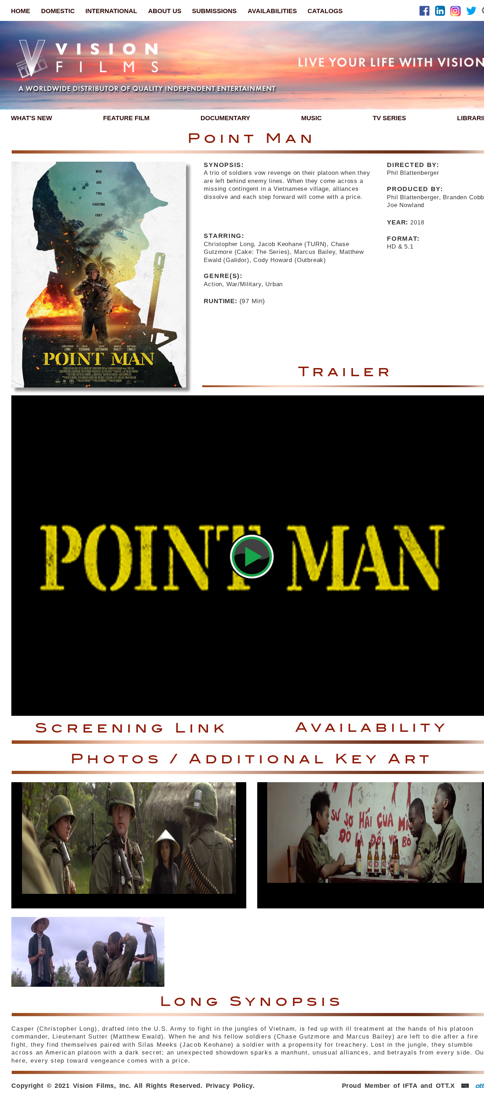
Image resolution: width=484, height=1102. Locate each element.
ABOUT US (164, 11)
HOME (20, 11)
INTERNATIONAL (111, 11)
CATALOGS (325, 11)
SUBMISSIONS (214, 11)
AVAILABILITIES (272, 11)
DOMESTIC (58, 11)
